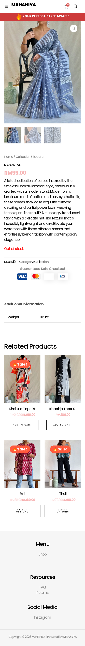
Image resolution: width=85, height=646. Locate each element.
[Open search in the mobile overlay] (75, 6)
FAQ (42, 587)
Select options (22, 510)
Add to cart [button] (22, 424)
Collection (23, 156)
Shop (43, 554)
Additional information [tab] (24, 304)
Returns (42, 592)
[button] (73, 28)
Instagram (42, 617)
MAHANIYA (23, 5)
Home (8, 156)
